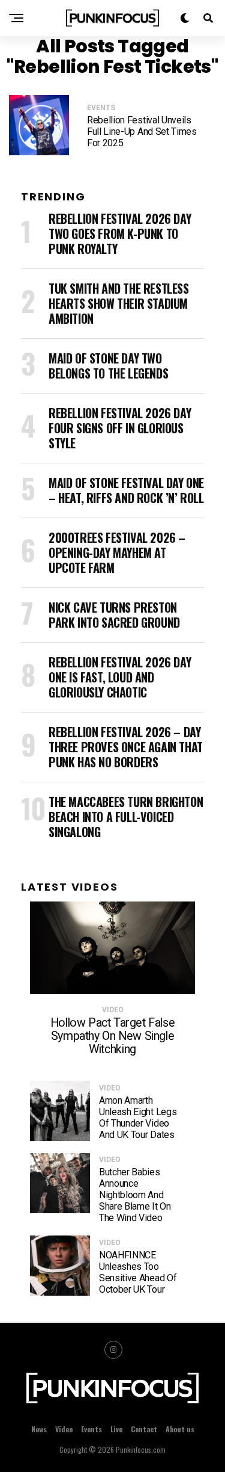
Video (64, 1429)
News (39, 1429)
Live (116, 1429)
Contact (144, 1429)
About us (180, 1429)
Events (91, 1429)
